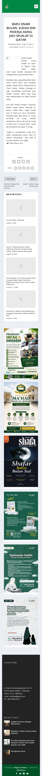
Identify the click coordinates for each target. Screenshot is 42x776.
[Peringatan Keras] (7, 753)
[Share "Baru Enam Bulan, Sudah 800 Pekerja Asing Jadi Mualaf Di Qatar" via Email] (23, 161)
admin (18, 44)
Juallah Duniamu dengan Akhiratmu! (21, 723)
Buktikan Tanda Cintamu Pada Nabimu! (23, 732)
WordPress (21, 770)
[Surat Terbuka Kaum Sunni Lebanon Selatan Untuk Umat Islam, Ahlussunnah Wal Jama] (21, 235)
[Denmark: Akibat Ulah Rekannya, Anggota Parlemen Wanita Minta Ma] (21, 299)
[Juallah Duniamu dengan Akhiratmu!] (7, 723)
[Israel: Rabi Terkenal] (21, 208)
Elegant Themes (20, 767)
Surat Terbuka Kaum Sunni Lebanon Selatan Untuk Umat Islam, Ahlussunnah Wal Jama (19, 249)
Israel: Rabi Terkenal (15, 220)
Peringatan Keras (18, 751)
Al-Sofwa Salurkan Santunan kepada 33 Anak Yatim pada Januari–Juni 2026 (23, 742)
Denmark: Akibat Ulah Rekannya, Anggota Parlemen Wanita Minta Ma (20, 313)
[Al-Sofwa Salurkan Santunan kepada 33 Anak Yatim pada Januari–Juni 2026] (7, 742)
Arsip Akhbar (14, 47)
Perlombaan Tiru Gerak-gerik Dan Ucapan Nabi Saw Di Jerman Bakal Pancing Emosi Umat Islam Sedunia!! (21, 281)
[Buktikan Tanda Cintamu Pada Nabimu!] (7, 733)
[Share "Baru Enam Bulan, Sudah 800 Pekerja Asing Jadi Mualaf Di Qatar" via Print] (28, 161)
